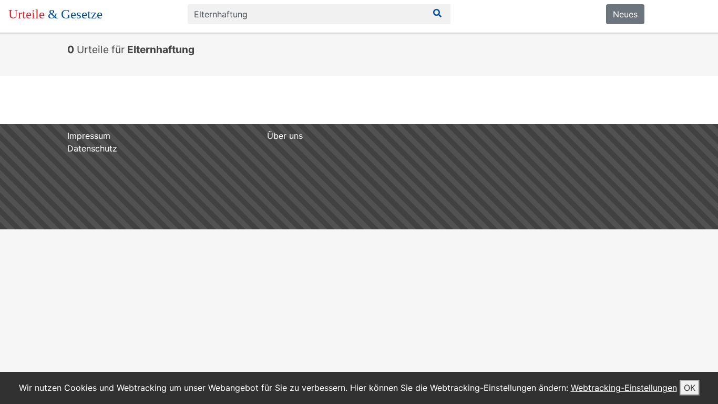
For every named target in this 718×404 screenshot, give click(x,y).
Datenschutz (92, 148)
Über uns (285, 135)
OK (689, 387)
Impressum (88, 135)
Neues (625, 14)
